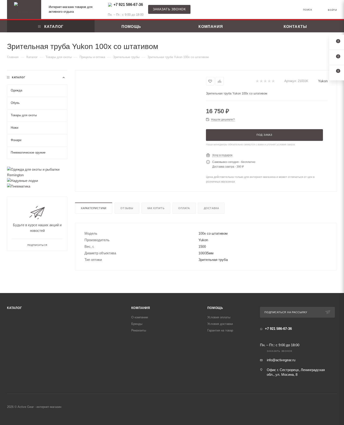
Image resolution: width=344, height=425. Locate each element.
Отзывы (127, 208)
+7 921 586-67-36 (128, 5)
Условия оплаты (218, 317)
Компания (140, 308)
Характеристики (93, 208)
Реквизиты (138, 330)
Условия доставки (220, 324)
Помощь (215, 308)
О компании (139, 317)
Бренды (136, 324)
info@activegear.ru (281, 360)
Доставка (211, 208)
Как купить (156, 208)
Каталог (14, 308)
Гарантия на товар (220, 330)
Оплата (184, 208)
